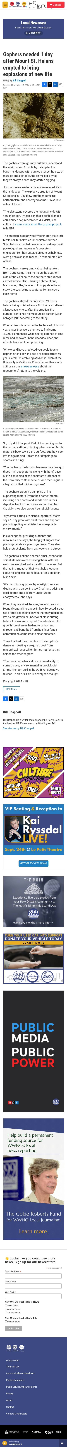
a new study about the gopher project (38, 224)
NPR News (11, 689)
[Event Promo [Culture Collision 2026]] (33, 772)
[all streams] (63, 1443)
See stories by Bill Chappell (18, 728)
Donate (57, 4)
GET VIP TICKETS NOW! (33, 863)
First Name (10, 1281)
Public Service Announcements (21, 1387)
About (9, 1400)
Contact (10, 1407)
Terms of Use (12, 1367)
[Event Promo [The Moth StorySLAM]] (33, 901)
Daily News (12, 1305)
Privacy (9, 1393)
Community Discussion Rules (20, 1373)
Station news (13, 1321)
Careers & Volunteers (16, 1414)
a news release (30, 366)
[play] (5, 1443)
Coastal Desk (13, 1312)
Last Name (10, 1292)
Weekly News (13, 1309)
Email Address (13, 1271)
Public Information (15, 1380)
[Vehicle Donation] (33, 959)
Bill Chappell (19, 80)
